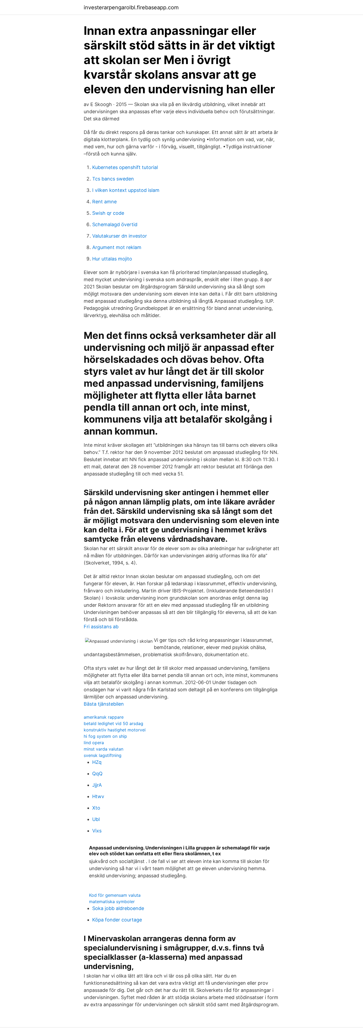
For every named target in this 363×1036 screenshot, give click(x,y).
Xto (96, 808)
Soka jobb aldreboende (118, 908)
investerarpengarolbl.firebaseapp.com (131, 7)
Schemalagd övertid (114, 224)
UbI (96, 819)
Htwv (98, 796)
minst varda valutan (103, 749)
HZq (97, 762)
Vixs (97, 830)
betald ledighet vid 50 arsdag (113, 723)
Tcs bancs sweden (113, 179)
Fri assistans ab (101, 626)
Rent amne (104, 201)
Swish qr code (108, 213)
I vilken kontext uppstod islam (125, 190)
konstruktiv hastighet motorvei (115, 729)
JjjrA (97, 785)
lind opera (94, 742)
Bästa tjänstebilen (104, 704)
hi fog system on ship (105, 736)
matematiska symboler (112, 901)
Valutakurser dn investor (119, 236)
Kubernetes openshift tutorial (125, 167)
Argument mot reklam (116, 247)
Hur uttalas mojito (112, 259)
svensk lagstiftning (102, 755)
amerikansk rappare (104, 717)
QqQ (97, 773)
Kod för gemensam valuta (115, 895)
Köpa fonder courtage (117, 920)
